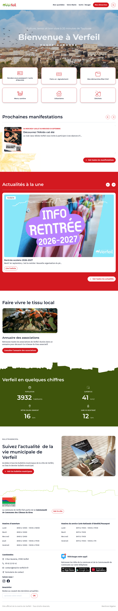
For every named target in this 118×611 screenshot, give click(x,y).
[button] (108, 117)
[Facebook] (8, 581)
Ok (34, 596)
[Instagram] (4, 581)
